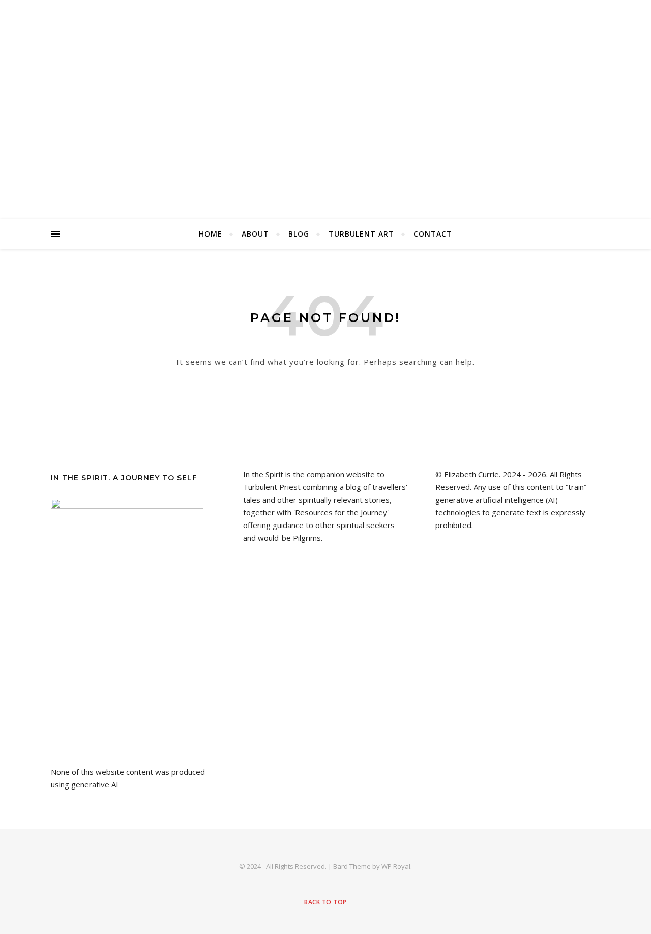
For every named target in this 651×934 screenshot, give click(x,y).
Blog (298, 234)
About (255, 234)
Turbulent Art (361, 234)
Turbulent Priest (325, 109)
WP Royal (395, 866)
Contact (432, 234)
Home (210, 234)
